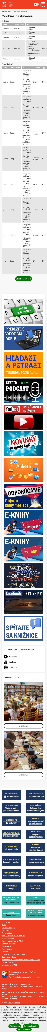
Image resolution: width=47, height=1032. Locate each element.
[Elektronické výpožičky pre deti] (23, 549)
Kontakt (5, 951)
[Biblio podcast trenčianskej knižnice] (23, 391)
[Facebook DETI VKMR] (23, 602)
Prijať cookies (15, 1026)
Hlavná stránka (6, 11)
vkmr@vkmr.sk (14, 1003)
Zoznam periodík (9, 943)
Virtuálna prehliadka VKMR (13, 941)
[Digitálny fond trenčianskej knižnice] (23, 575)
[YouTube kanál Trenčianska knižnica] (23, 417)
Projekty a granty (9, 962)
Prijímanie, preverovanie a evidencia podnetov (21, 960)
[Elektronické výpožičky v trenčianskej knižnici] (23, 522)
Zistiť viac (23, 726)
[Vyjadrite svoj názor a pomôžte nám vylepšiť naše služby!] (23, 470)
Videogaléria (7, 949)
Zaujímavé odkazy (9, 957)
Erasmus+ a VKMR (9, 965)
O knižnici (6, 922)
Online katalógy (8, 928)
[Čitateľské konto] (23, 338)
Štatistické (8, 64)
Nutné (6, 21)
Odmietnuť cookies (31, 1026)
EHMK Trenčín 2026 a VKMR (13, 936)
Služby (4, 925)
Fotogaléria (6, 946)
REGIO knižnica (8, 938)
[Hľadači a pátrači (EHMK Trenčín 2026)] (23, 364)
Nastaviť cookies (23, 1029)
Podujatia (5, 930)
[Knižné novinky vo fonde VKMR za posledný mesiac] (23, 443)
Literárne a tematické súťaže (13, 954)
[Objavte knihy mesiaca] (23, 496)
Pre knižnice (7, 933)
